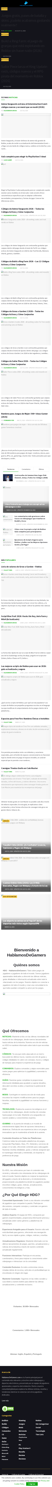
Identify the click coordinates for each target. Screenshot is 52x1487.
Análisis (5, 1420)
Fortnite (5, 1450)
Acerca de (5, 1474)
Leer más (5, 1400)
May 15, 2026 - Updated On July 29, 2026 (29, 420)
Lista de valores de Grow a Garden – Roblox (21, 566)
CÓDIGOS (6, 1054)
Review (22, 1455)
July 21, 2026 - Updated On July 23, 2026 (17, 851)
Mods (21, 1427)
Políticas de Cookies (18, 1474)
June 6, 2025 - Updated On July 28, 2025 (29, 535)
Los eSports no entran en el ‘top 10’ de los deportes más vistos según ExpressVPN (22, 922)
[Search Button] (49, 3)
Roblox (38, 1420)
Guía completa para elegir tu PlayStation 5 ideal (23, 156)
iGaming (22, 1420)
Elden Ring (5, 1447)
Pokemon (5, 1459)
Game (4, 1438)
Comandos (6, 1431)
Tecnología (40, 1431)
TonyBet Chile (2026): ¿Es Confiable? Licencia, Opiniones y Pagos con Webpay (24, 846)
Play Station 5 (24, 1448)
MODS (5, 1095)
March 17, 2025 (20, 722)
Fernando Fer (9, 420)
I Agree (32, 1484)
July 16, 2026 (24, 268)
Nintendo (23, 1431)
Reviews (22, 1459)
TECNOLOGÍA (8, 1109)
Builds (4, 1424)
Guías (4, 1441)
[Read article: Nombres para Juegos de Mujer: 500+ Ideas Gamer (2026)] (26, 435)
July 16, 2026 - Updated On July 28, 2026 (32, 215)
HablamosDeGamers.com (11, 1377)
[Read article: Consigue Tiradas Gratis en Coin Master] (26, 786)
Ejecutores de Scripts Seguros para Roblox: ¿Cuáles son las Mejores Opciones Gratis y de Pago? (31, 542)
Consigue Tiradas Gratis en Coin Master (19, 768)
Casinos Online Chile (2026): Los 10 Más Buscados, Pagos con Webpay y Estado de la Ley (25, 884)
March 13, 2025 (9, 927)
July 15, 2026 (24, 318)
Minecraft (5, 1453)
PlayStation (23, 1437)
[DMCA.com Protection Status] (8, 1408)
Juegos (4, 9)
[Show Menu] (3, 3)
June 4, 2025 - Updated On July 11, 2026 (32, 623)
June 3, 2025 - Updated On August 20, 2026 (34, 673)
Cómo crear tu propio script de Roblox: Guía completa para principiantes (30, 530)
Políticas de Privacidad (36, 1474)
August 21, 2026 (20, 31)
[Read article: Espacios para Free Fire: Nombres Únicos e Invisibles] (26, 737)
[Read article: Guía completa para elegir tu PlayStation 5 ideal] (26, 175)
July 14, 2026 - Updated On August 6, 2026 (33, 368)
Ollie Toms (8, 570)
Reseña (22, 1452)
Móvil (3, 1456)
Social (38, 1427)
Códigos (5, 1427)
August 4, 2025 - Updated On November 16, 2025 (32, 524)
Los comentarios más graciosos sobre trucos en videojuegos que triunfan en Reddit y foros (30, 518)
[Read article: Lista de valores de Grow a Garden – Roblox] (26, 585)
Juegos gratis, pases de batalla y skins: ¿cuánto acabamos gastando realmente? (25, 20)
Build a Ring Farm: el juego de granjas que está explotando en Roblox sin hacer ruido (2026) (23, 46)
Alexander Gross (10, 110)
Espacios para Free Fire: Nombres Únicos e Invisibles (25, 718)
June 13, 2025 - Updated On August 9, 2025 (29, 570)
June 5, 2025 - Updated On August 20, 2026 (30, 548)
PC (20, 1445)
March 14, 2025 (20, 772)
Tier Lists (40, 1434)
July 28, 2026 (7, 56)
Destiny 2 (5, 1444)
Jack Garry (8, 31)
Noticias (5, 34)
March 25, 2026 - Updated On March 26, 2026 (20, 510)
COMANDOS (7, 1068)
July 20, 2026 (19, 160)
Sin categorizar (9, 896)
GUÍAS (5, 1080)
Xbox (20, 1440)
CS (3, 1434)
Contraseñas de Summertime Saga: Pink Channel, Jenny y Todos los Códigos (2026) (31, 476)
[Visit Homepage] (26, 3)
